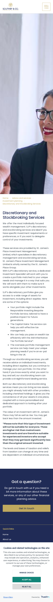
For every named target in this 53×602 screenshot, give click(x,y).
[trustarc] (45, 596)
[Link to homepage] (21, 7)
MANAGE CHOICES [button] (27, 572)
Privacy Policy (8, 597)
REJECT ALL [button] (26, 586)
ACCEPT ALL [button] (26, 579)
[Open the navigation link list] (46, 7)
